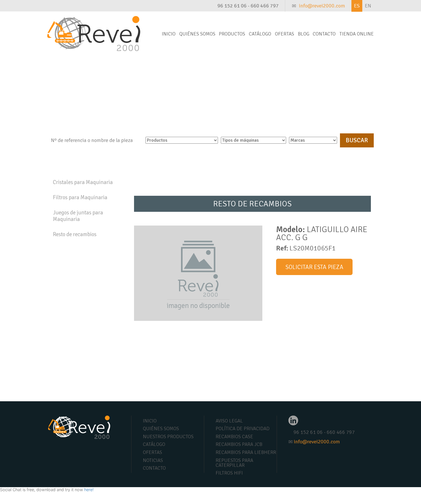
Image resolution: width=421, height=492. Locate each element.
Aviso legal (229, 421)
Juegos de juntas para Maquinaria (78, 216)
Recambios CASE (234, 437)
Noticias (153, 460)
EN (368, 6)
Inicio (169, 34)
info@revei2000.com (322, 6)
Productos (232, 34)
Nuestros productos (168, 437)
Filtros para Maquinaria (80, 197)
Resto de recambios (75, 234)
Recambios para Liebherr (246, 452)
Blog (303, 34)
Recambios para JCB (239, 444)
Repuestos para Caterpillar (234, 462)
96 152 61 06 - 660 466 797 (248, 6)
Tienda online (356, 34)
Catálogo (260, 34)
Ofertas (284, 34)
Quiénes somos (197, 34)
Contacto (324, 34)
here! (89, 489)
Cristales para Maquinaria (83, 182)
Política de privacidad (242, 429)
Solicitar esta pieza (314, 267)
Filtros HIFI (229, 473)
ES (357, 6)
